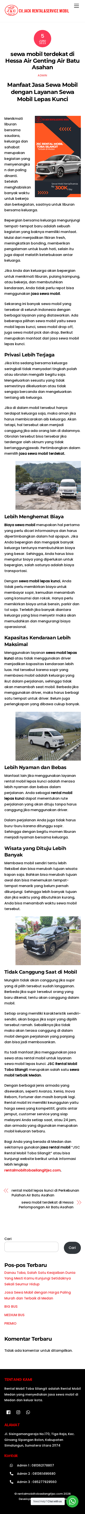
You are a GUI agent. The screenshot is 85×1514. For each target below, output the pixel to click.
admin (42, 75)
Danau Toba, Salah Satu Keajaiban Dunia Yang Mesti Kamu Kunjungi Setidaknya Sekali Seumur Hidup (39, 1278)
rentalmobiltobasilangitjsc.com (32, 1170)
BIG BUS (11, 1306)
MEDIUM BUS (14, 1315)
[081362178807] (28, 1412)
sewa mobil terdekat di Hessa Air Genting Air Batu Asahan (42, 61)
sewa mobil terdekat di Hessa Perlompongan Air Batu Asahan (46, 1205)
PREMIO (10, 1323)
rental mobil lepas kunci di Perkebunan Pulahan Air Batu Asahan (45, 1193)
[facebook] (8, 1412)
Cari (8, 1239)
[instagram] (18, 1412)
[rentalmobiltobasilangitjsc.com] (37, 14)
